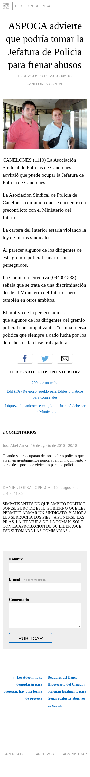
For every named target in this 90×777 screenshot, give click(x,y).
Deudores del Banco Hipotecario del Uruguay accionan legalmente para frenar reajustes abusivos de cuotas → (67, 692)
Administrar (75, 754)
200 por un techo (45, 383)
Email (65, 359)
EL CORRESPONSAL (34, 6)
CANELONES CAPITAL (45, 84)
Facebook (25, 359)
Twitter (45, 359)
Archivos (45, 754)
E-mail (27, 579)
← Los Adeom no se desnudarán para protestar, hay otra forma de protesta (23, 688)
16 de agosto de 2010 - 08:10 (44, 76)
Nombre (16, 559)
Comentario (19, 600)
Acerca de (15, 754)
